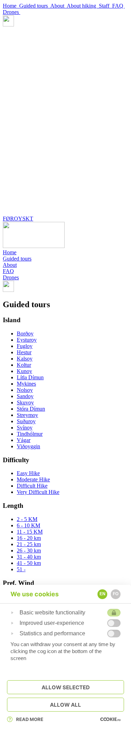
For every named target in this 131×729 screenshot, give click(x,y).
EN (102, 593)
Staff (105, 6)
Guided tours (34, 6)
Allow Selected (66, 687)
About (58, 6)
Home (11, 6)
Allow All (65, 704)
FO (115, 593)
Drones (11, 12)
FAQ (118, 6)
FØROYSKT (18, 219)
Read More (29, 719)
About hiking (83, 6)
